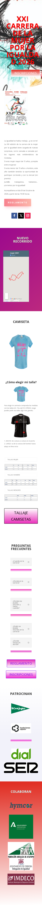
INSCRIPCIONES (25, 73)
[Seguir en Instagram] (28, 216)
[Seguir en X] (21, 216)
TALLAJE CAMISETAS (21, 516)
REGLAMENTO (17, 202)
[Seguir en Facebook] (14, 216)
